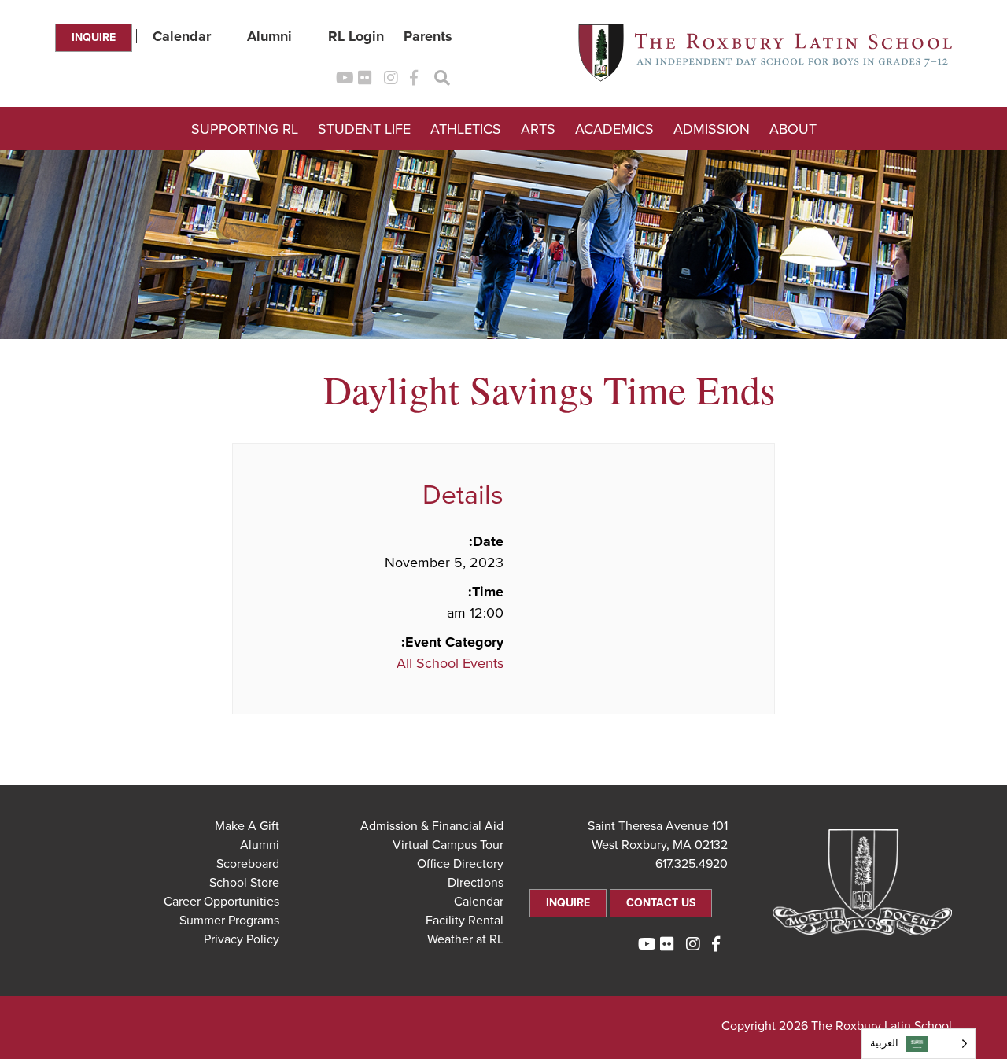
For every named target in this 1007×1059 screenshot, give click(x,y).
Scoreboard (247, 864)
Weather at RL (465, 939)
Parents (428, 36)
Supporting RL (244, 129)
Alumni (269, 36)
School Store (244, 883)
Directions (476, 883)
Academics (614, 129)
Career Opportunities (221, 902)
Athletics (465, 129)
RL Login (356, 36)
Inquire (94, 37)
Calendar (182, 36)
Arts (538, 129)
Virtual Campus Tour (448, 845)
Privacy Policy (241, 939)
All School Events (450, 663)
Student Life (364, 129)
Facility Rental (465, 920)
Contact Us (660, 903)
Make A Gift (247, 826)
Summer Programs (229, 920)
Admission (711, 129)
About (793, 129)
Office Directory (460, 864)
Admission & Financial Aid (432, 826)
